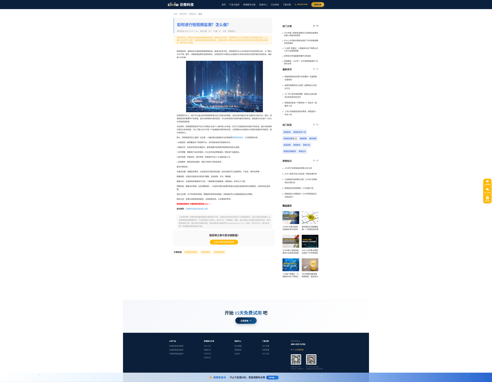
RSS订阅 (265, 354)
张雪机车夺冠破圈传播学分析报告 (297, 56)
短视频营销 (205, 252)
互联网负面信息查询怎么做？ (197, 209)
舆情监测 (287, 132)
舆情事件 (296, 145)
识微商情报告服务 (176, 350)
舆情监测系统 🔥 (290, 139)
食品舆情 (287, 145)
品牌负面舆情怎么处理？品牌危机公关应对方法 (301, 86)
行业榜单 (275, 5)
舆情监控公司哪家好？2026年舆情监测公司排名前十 (301, 195)
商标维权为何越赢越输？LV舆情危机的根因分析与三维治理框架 (310, 228)
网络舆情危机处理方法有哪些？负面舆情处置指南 (301, 78)
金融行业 (207, 350)
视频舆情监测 (219, 252)
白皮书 (237, 354)
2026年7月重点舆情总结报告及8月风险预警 (290, 228)
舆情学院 (183, 14)
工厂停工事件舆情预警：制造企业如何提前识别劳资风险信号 (301, 95)
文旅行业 (207, 358)
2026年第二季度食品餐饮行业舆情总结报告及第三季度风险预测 (301, 34)
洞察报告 (238, 350)
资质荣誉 (265, 350)
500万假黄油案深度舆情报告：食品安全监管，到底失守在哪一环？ (310, 275)
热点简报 (238, 346)
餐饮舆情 (312, 139)
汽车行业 (207, 354)
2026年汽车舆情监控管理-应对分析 (298, 168)
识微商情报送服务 (176, 354)
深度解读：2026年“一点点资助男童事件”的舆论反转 (301, 62)
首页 (224, 5)
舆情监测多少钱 (299, 132)
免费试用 (317, 5)
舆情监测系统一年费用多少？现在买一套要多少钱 (301, 104)
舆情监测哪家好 (290, 151)
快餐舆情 (303, 139)
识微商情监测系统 (176, 346)
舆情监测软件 (237, 137)
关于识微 (265, 346)
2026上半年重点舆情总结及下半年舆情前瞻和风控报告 (301, 42)
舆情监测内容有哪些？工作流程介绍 (299, 188)
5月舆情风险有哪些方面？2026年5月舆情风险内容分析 (301, 180)
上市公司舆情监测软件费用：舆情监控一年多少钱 (301, 113)
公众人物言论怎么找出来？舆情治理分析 (301, 174)
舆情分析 (306, 145)
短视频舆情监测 (191, 252)
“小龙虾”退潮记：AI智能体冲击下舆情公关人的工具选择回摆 (301, 49)
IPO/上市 (207, 346)
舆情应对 (302, 151)
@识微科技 (299, 350)
